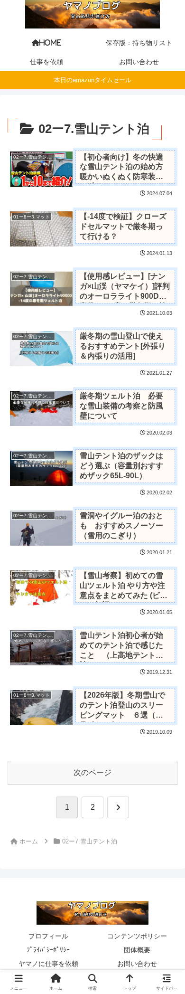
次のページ (92, 772)
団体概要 (137, 950)
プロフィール (48, 936)
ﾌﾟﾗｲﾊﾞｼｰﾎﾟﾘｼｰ (48, 950)
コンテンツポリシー (137, 936)
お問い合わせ (137, 963)
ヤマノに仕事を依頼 (48, 963)
